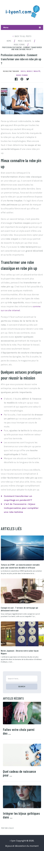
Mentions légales (7, 828)
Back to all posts (23, 36)
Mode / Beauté (33, 71)
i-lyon (13, 840)
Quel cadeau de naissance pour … (19, 773)
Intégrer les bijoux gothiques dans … (21, 815)
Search (21, 686)
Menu (5, 27)
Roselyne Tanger (11, 71)
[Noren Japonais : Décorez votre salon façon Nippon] (22, 633)
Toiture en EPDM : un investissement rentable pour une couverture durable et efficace (20, 566)
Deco (23, 71)
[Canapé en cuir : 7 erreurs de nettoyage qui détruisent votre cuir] (22, 590)
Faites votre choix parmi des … (18, 731)
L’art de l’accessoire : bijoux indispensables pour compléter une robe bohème (21, 508)
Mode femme (22, 75)
